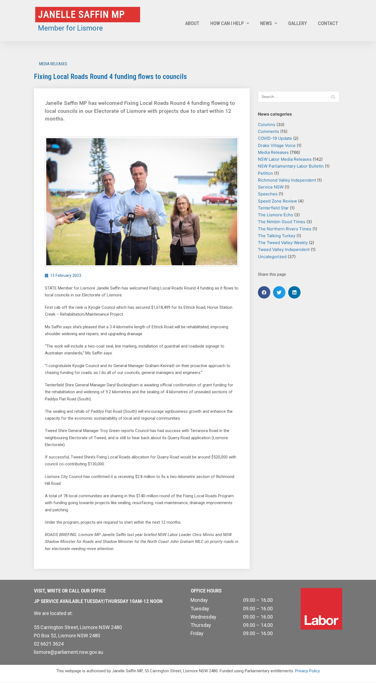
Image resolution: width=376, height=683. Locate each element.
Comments (268, 131)
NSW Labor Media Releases (285, 159)
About (192, 23)
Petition (265, 173)
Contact (328, 23)
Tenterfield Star (273, 208)
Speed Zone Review (277, 201)
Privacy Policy (307, 670)
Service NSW (271, 187)
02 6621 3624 (49, 644)
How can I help (227, 23)
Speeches (267, 193)
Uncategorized (272, 256)
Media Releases (53, 63)
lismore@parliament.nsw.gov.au (68, 652)
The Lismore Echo (275, 214)
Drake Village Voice (277, 145)
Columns (266, 124)
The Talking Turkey (276, 235)
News (266, 23)
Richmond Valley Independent (287, 180)
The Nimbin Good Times (281, 221)
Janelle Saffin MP (81, 14)
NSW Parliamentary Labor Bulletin (291, 166)
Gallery (297, 23)
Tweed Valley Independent (284, 249)
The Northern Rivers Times (284, 228)
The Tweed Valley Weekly (283, 242)
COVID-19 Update (275, 138)
